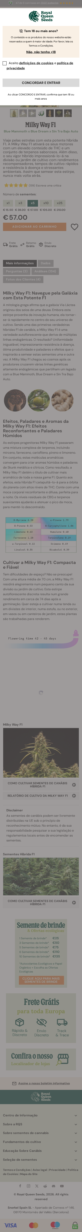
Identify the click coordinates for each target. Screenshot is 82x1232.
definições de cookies (36, 63)
